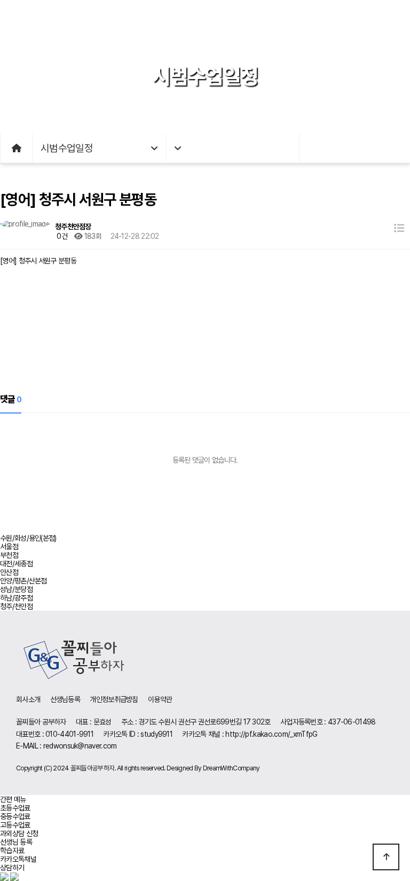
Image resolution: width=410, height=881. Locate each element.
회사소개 (28, 699)
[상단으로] (386, 857)
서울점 (9, 546)
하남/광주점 (16, 598)
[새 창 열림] (5, 876)
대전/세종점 (16, 563)
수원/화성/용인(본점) (28, 538)
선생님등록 (65, 699)
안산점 (9, 572)
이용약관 (160, 699)
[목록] (399, 228)
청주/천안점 (16, 606)
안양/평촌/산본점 (23, 580)
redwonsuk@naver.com (80, 746)
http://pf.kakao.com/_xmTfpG (271, 734)
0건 (61, 236)
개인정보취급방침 (114, 699)
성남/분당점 (16, 589)
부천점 (9, 555)
